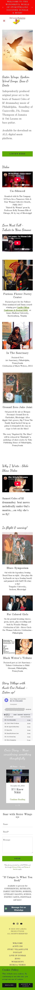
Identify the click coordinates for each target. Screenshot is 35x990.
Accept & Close (25, 985)
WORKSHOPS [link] (17, 962)
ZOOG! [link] (17, 959)
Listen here (17, 154)
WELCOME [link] (17, 943)
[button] (4, 21)
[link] (17, 20)
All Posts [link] (13, 767)
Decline (9, 985)
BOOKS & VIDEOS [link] (17, 965)
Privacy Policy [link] (16, 867)
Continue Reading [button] (17, 800)
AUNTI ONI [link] (17, 946)
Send (17, 858)
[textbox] (17, 824)
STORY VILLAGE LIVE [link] (17, 949)
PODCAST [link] (17, 953)
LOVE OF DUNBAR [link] (17, 956)
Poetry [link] (22, 767)
